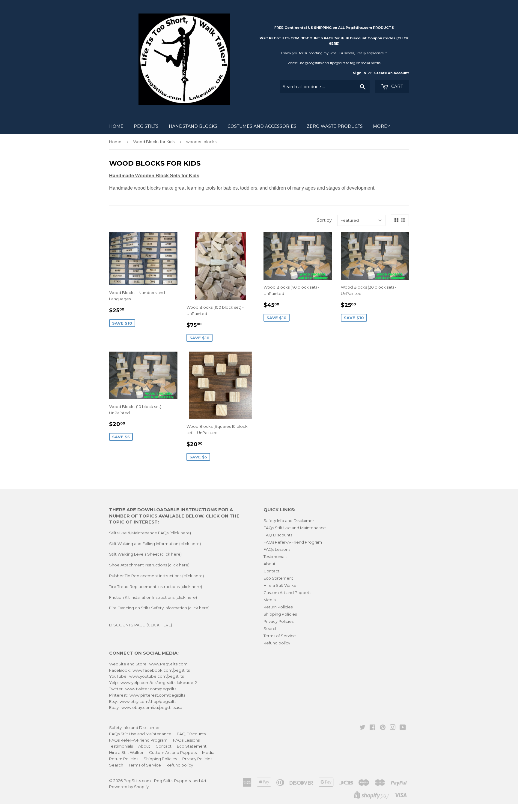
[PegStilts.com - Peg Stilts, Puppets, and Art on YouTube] (403, 728)
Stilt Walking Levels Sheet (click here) (145, 554)
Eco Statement (278, 578)
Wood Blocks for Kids (153, 141)
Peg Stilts (146, 126)
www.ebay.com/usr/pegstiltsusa (151, 707)
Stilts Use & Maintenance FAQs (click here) (150, 532)
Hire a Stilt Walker (280, 585)
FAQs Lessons (276, 549)
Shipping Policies (280, 614)
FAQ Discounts (277, 534)
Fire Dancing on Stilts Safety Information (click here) (159, 607)
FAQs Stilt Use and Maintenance (294, 527)
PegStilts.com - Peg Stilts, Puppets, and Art (165, 780)
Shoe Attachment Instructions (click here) (149, 564)
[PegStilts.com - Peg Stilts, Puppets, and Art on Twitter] (362, 728)
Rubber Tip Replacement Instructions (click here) (156, 575)
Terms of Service (279, 635)
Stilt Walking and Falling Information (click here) (155, 543)
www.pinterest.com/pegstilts (157, 695)
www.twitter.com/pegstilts (150, 688)
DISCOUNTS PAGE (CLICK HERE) (140, 624)
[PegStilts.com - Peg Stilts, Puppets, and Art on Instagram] (393, 728)
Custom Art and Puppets (287, 592)
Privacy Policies (278, 621)
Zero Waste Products (335, 126)
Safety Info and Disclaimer (288, 520)
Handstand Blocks (193, 126)
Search (270, 628)
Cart (396, 86)
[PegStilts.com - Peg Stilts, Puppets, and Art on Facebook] (372, 728)
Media (269, 599)
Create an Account (391, 73)
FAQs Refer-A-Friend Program (292, 542)
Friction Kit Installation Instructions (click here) (153, 597)
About (269, 563)
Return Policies (278, 606)
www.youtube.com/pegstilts (156, 676)
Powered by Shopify (129, 786)
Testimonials (275, 556)
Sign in (359, 73)
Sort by (324, 220)
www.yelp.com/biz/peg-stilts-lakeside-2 (159, 682)
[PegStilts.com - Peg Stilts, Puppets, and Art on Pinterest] (383, 728)
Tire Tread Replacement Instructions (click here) (155, 586)
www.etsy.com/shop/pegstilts (148, 701)
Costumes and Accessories (262, 126)
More (380, 126)
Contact (271, 570)
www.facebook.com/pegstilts (161, 670)
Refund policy (276, 642)
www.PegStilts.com (168, 664)
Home (116, 126)
